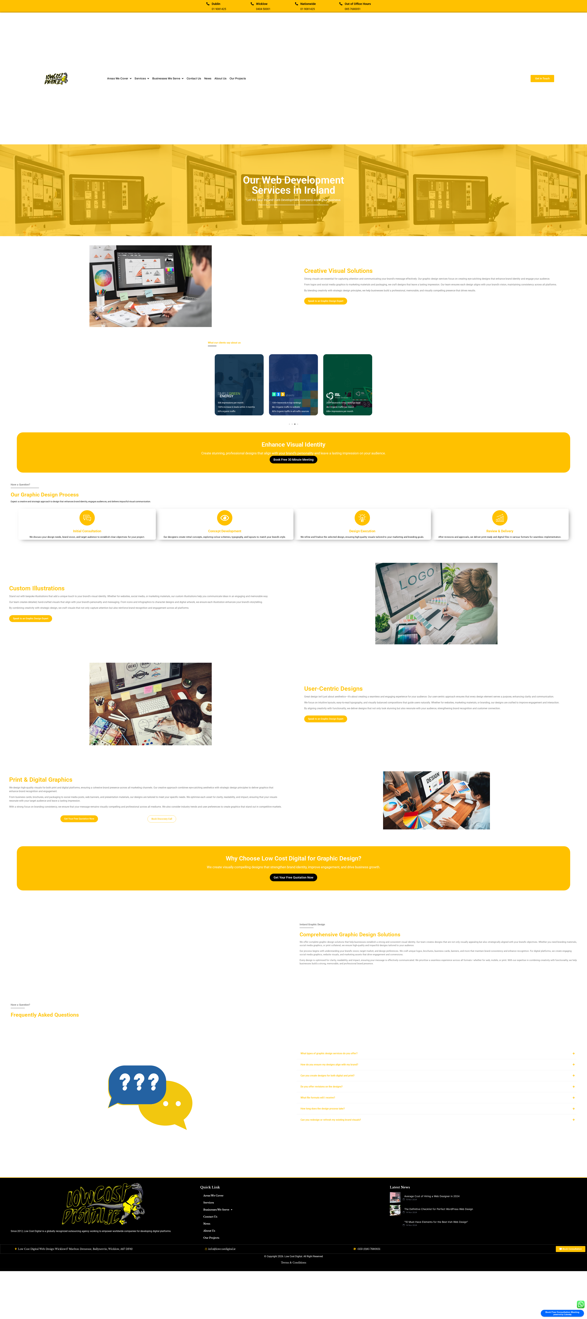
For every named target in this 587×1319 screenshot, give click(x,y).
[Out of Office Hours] (340, 3)
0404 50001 (263, 9)
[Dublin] (207, 3)
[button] (289, 424)
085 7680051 (353, 9)
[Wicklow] (252, 3)
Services (208, 1202)
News (206, 1223)
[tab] (436, 1053)
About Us (209, 1230)
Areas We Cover (213, 1195)
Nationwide (308, 4)
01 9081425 (219, 9)
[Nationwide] (296, 3)
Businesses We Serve (216, 1209)
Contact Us (210, 1216)
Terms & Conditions (293, 1262)
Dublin (216, 4)
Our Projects (211, 1237)
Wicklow (262, 4)
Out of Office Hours (358, 4)
